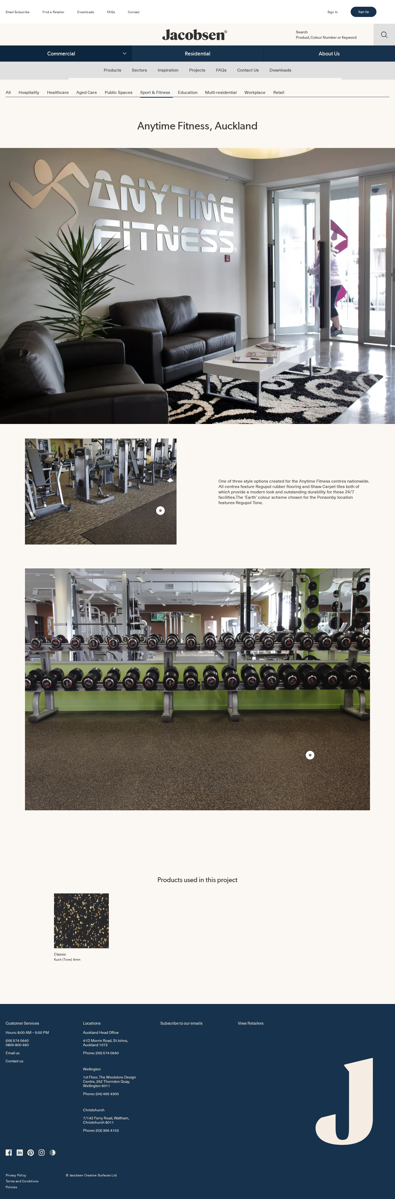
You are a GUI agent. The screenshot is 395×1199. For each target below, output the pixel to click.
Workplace (255, 92)
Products (112, 69)
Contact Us (248, 69)
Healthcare (58, 92)
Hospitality (29, 92)
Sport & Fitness (155, 92)
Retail (278, 92)
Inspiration (168, 69)
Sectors (139, 69)
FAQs (111, 11)
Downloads (85, 11)
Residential (197, 53)
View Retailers (250, 1023)
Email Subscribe (18, 11)
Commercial (61, 53)
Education (188, 92)
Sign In (333, 11)
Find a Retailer (53, 11)
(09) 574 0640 (17, 1040)
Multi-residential (221, 92)
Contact (133, 11)
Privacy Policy (16, 1175)
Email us (13, 1053)
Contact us (14, 1061)
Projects (197, 69)
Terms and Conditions (22, 1181)
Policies (11, 1187)
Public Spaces (118, 92)
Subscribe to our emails (181, 1023)
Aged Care (86, 92)
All (8, 92)
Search (302, 32)
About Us (329, 53)
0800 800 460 (17, 1045)
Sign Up (363, 12)
